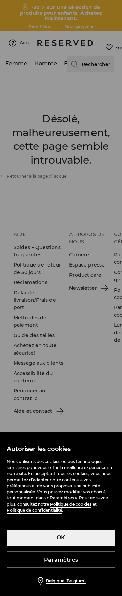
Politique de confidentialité (34, 510)
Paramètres (61, 560)
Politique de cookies (71, 504)
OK (61, 537)
